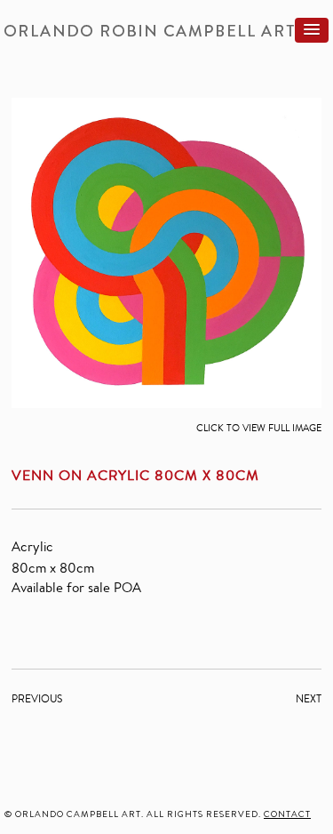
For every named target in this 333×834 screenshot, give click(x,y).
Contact (287, 814)
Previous (37, 698)
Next (308, 698)
